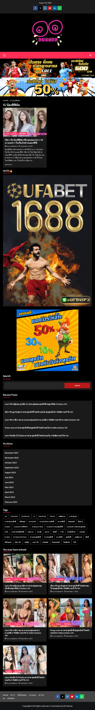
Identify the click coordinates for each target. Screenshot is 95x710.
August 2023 (10, 472)
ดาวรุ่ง (14, 133)
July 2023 (9, 477)
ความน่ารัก (32, 521)
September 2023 (12, 467)
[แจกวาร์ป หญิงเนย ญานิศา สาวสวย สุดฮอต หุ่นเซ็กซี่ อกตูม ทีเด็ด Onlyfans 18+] (25, 568)
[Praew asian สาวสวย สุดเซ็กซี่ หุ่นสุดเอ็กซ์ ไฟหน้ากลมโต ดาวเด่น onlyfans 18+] (70, 612)
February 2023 (11, 502)
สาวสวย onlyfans (19, 537)
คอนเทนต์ (71, 521)
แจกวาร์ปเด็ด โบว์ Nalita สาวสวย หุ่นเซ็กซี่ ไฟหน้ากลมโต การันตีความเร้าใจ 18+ (37, 435)
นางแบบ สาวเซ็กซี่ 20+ (21, 527)
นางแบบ (7, 527)
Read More (8, 164)
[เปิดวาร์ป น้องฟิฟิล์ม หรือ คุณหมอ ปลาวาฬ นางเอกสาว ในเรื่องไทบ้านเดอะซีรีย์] (25, 122)
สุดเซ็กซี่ (68, 537)
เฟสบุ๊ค (26, 542)
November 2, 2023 (27, 146)
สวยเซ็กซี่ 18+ (71, 532)
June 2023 (9, 482)
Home (5, 695)
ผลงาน (47, 532)
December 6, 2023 (27, 638)
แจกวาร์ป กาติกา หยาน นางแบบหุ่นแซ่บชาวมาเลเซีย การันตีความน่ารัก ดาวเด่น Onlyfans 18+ (42, 420)
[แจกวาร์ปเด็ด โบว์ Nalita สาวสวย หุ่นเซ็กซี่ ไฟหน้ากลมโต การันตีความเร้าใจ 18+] (25, 659)
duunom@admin (12, 146)
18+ (6, 516)
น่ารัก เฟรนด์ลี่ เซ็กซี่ (18, 532)
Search (6, 376)
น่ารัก (6, 532)
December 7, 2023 (72, 591)
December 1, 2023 (27, 683)
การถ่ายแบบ (73, 516)
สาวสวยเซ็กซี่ (48, 537)
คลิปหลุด (22, 521)
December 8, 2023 (27, 591)
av (52, 624)
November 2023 (12, 458)
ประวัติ (39, 532)
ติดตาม (80, 521)
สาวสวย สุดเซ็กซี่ (35, 537)
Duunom (14, 516)
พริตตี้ (55, 532)
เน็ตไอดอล (22, 133)
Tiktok (52, 516)
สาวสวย (7, 537)
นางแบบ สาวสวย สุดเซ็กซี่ (55, 527)
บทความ (30, 532)
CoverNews (55, 706)
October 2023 (11, 463)
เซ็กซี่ (87, 537)
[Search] (90, 55)
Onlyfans (42, 516)
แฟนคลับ (45, 542)
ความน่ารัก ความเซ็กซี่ (47, 521)
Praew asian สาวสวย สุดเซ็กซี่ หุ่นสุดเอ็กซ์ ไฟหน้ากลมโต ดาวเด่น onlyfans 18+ (36, 428)
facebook (25, 516)
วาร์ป (62, 532)
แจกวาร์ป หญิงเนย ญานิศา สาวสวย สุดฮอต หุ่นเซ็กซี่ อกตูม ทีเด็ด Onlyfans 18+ (36, 404)
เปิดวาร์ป (18, 542)
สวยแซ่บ (82, 532)
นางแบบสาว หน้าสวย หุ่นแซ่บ (76, 527)
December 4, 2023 (72, 636)
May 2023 (9, 487)
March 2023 (10, 497)
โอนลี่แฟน (66, 542)
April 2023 (9, 492)
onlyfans (9, 579)
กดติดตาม (62, 516)
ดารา (7, 133)
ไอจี (74, 542)
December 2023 (11, 453)
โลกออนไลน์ (56, 542)
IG (34, 516)
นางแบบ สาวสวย (37, 527)
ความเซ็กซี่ (61, 521)
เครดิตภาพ (78, 537)
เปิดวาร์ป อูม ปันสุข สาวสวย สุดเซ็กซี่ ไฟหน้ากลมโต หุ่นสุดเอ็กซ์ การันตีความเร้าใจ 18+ (39, 412)
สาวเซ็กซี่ (59, 537)
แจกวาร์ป (36, 542)
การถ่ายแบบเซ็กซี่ (10, 521)
